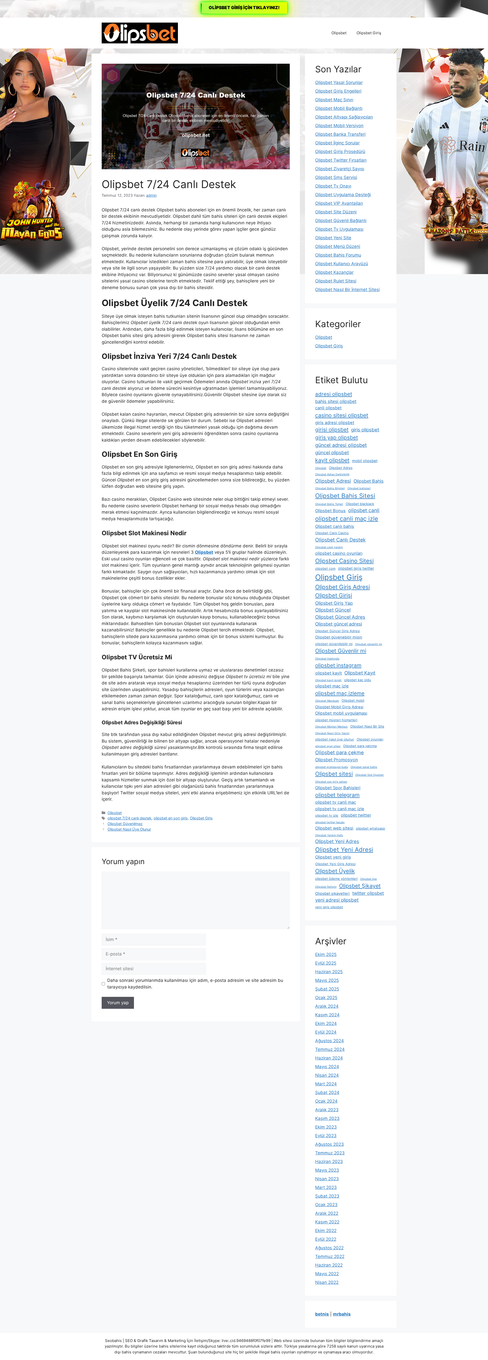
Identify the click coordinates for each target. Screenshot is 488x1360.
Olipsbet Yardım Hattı (329, 835)
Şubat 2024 (327, 1092)
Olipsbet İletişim (326, 886)
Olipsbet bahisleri (359, 488)
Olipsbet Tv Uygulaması (339, 229)
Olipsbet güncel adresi (338, 624)
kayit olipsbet (332, 460)
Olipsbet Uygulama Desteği (343, 194)
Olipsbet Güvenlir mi (340, 650)
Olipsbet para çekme (339, 752)
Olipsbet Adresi (333, 481)
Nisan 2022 (327, 1282)
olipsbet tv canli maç (335, 802)
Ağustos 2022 (329, 1247)
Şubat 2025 (327, 989)
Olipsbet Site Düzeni (336, 211)
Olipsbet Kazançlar (334, 272)
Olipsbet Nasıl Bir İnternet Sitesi (347, 289)
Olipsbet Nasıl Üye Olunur (129, 829)
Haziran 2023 (329, 1161)
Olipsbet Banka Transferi (340, 134)
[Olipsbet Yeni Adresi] (140, 32)
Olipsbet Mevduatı (327, 700)
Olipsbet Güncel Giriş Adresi (337, 631)
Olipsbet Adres (341, 468)
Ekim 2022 (326, 1230)
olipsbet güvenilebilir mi (334, 644)
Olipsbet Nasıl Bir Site (367, 726)
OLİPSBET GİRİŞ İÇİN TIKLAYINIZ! (244, 7)
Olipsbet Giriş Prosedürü (340, 151)
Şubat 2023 (327, 1196)
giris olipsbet (365, 430)
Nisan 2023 (327, 1178)
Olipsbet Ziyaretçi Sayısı (339, 168)
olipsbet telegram (337, 795)
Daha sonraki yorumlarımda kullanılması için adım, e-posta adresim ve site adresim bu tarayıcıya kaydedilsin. (195, 983)
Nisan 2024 (327, 1075)
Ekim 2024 (326, 1023)
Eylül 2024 (326, 1032)
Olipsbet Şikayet (360, 885)
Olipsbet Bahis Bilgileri (330, 488)
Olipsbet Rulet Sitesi (335, 280)
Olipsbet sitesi (334, 773)
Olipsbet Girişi (333, 595)
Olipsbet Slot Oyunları (369, 775)
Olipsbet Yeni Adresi (344, 849)
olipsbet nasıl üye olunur (334, 739)
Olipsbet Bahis (369, 481)
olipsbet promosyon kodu (331, 767)
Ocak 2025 (326, 997)
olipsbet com (325, 568)
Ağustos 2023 (329, 1144)
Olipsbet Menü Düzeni (337, 246)
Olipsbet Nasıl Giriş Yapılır (332, 733)
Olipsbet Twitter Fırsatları (341, 160)
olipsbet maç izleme (339, 693)
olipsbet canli (363, 510)
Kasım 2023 (327, 1118)
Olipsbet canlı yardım (329, 547)
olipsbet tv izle (326, 815)
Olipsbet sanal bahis (363, 767)
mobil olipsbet (364, 461)
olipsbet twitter (356, 815)
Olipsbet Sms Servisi (336, 177)
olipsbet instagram (338, 665)
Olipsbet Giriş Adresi (342, 586)
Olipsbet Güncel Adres (340, 617)
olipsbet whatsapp (370, 828)
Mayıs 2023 (327, 1170)
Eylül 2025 (325, 963)
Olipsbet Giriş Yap (334, 603)
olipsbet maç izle (332, 686)
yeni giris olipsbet (329, 907)
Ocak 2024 (326, 1101)
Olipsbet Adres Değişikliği (332, 474)
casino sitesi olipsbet (341, 415)
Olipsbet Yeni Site (333, 237)
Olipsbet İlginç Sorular (337, 142)
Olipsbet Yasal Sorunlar (339, 82)
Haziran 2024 (329, 1058)
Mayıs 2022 (327, 1273)
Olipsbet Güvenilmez (125, 823)
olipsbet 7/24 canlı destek (129, 818)
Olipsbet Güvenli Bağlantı (341, 220)
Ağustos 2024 (329, 1040)
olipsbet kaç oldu (357, 680)
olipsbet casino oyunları (338, 553)
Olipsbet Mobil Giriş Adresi (339, 707)
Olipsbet (338, 32)
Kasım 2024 (327, 1014)
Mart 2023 (326, 1187)
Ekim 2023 (326, 1127)
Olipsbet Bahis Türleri (329, 504)
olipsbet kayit (328, 673)
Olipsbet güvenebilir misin (338, 637)
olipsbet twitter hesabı (330, 822)
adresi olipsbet (333, 394)
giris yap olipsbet (336, 437)
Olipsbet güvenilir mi (368, 644)
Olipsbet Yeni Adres (337, 841)
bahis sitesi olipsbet (335, 401)
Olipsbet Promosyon (336, 759)
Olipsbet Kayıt (359, 673)
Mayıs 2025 (327, 980)
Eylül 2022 (325, 1239)
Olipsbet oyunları (370, 739)
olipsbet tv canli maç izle (339, 808)
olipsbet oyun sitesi (328, 746)
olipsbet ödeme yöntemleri (336, 879)
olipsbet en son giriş (171, 818)
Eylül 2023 (326, 1135)
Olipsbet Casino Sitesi (344, 560)
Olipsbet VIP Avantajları (339, 203)
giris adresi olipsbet (334, 422)
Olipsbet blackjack (360, 504)
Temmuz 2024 (330, 1049)
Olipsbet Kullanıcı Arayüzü (341, 263)
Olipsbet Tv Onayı (333, 186)
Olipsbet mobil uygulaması (341, 713)
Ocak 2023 (326, 1204)
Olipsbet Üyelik (335, 871)
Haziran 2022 (329, 1265)
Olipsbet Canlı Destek (340, 540)
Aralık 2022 (326, 1213)
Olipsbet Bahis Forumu (338, 255)
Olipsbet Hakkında (327, 658)
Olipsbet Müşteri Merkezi (331, 726)
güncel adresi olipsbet (341, 445)
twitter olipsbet (368, 893)
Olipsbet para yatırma (360, 746)
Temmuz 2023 (330, 1152)
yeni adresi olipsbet (337, 900)
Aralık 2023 (327, 1109)
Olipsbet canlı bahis (334, 526)
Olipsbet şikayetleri (332, 893)
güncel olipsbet (332, 453)
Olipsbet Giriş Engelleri (338, 91)
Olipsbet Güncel (332, 610)
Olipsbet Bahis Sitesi (345, 495)
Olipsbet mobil (353, 700)
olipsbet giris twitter (356, 568)
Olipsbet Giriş (369, 32)
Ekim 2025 (326, 954)
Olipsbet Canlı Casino (332, 533)
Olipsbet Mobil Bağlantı (338, 108)
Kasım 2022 (327, 1221)
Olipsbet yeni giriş (333, 857)
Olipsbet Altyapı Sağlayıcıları (344, 117)
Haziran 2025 (329, 971)
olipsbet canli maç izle (346, 518)
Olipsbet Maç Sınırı (334, 99)
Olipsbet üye (368, 879)
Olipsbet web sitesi (334, 828)
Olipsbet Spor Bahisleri (337, 787)
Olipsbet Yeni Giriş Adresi (335, 864)
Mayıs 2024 (327, 1066)
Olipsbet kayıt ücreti (328, 680)
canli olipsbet (328, 407)
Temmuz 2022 (329, 1256)
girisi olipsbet (331, 429)
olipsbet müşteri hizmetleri (336, 720)
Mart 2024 (326, 1083)
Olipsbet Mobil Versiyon (339, 125)
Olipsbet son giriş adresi (331, 781)
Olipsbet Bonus (330, 510)
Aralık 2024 (327, 1006)
